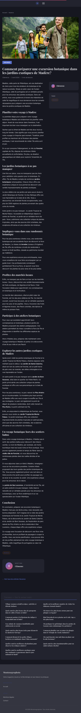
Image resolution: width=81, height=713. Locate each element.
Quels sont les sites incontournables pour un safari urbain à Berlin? (58, 645)
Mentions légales (8, 697)
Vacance (11, 12)
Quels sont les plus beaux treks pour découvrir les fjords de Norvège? (21, 631)
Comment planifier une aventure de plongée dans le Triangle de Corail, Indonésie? (58, 631)
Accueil (4, 12)
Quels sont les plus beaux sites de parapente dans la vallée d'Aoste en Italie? (20, 612)
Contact (5, 700)
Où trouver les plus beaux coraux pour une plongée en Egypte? (58, 612)
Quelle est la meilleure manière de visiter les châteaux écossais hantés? (59, 605)
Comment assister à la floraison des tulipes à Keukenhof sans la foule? (20, 618)
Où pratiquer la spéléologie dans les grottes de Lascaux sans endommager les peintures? (59, 625)
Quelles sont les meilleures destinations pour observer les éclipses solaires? (21, 645)
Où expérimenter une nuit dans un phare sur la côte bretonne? (58, 638)
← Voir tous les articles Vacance (13, 579)
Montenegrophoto (11, 672)
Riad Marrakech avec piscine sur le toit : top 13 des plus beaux (59, 618)
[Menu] (43, 3)
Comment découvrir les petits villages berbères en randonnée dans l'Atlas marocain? (21, 638)
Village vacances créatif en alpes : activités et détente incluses (20, 605)
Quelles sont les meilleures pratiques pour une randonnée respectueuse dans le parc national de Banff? (20, 652)
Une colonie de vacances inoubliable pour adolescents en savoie (19, 625)
